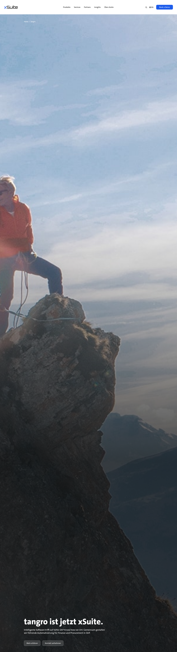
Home (26, 21)
